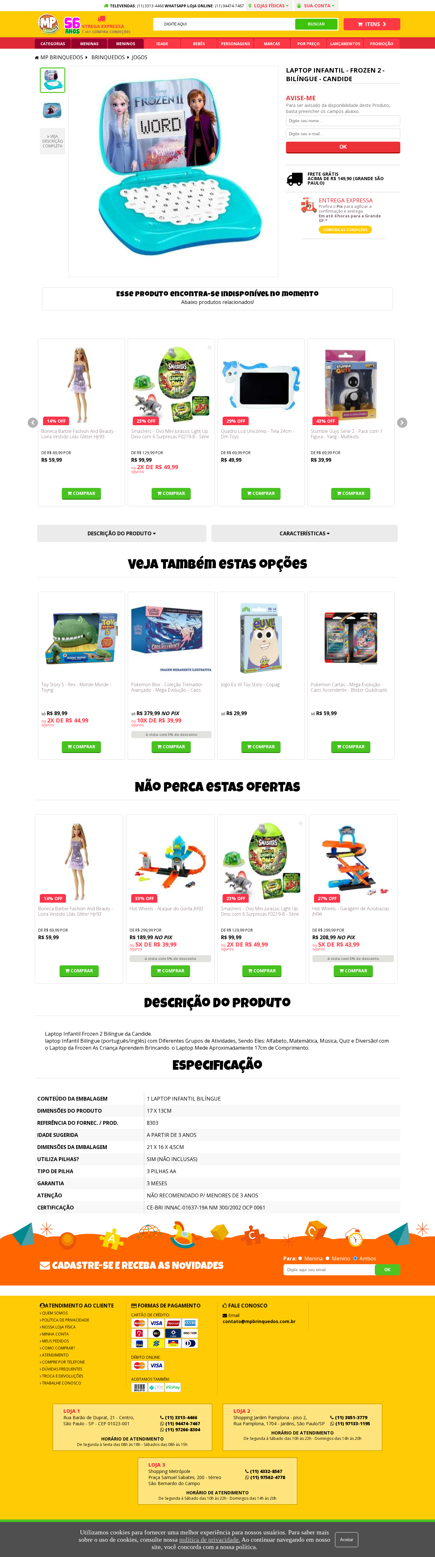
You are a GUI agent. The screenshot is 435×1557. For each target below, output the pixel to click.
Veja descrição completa (52, 141)
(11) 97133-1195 (352, 1423)
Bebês (199, 43)
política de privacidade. (209, 1539)
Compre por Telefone (63, 1362)
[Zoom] (52, 80)
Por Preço (308, 43)
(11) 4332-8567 (265, 1471)
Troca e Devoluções (62, 1376)
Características (303, 533)
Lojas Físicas (269, 6)
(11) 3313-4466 (180, 1417)
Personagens (235, 43)
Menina (313, 1258)
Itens (372, 24)
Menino (341, 1258)
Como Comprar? (58, 1348)
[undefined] (173, 171)
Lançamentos (345, 43)
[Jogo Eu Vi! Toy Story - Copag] (261, 638)
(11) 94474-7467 (229, 6)
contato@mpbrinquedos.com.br (259, 1321)
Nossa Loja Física (58, 1327)
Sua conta (317, 6)
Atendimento (55, 1355)
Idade (162, 43)
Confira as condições (345, 229)
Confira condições (97, 31)
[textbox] (224, 24)
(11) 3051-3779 (350, 1417)
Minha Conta (55, 1334)
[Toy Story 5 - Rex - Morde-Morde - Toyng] (81, 638)
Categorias (52, 43)
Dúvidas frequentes (61, 1369)
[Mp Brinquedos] (49, 24)
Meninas (89, 43)
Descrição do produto (120, 533)
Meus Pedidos (55, 1341)
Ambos (367, 1258)
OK (387, 1269)
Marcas (272, 43)
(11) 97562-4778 (267, 1477)
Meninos (125, 43)
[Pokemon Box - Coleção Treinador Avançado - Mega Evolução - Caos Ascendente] (171, 638)
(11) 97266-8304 (182, 1430)
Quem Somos (54, 1313)
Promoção (381, 43)
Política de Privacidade (65, 1320)
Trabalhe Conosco (61, 1383)
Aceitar (346, 1539)
